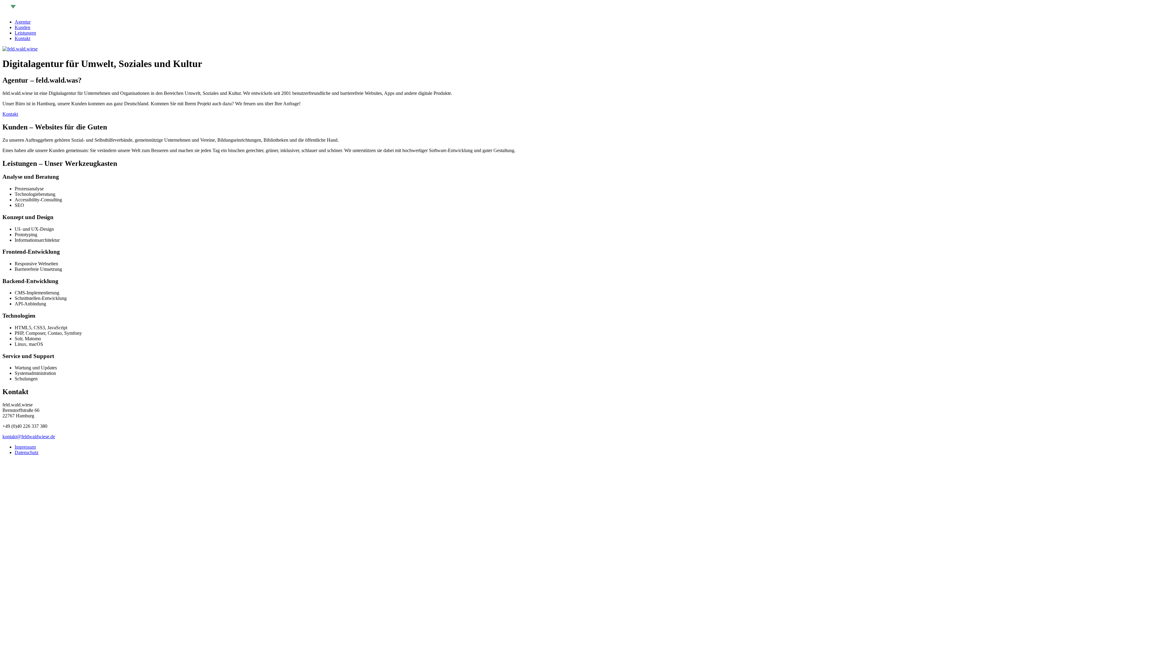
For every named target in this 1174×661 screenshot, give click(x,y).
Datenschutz (27, 452)
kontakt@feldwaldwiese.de (28, 436)
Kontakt (22, 38)
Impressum (25, 447)
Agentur (23, 21)
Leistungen (25, 32)
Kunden (22, 27)
